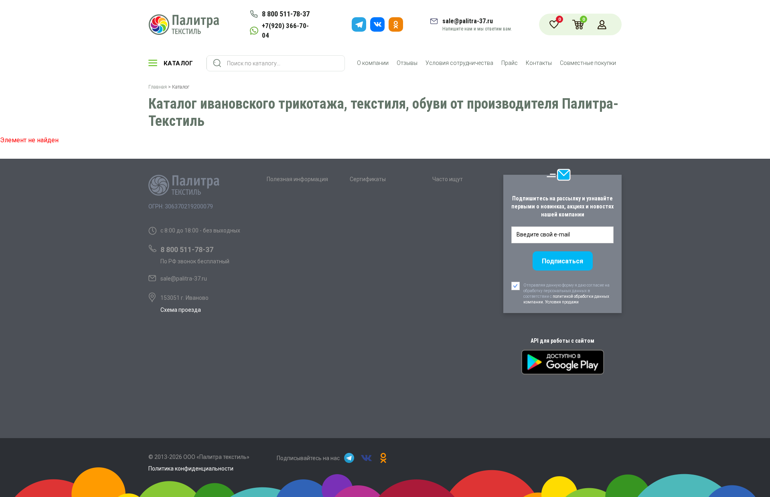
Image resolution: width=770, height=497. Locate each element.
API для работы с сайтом (562, 340)
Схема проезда (180, 310)
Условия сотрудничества (459, 63)
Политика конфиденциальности (190, 468)
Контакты (539, 63)
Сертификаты (368, 179)
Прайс (509, 63)
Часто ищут (447, 179)
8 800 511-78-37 (286, 14)
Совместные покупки (588, 63)
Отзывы (407, 63)
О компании (373, 63)
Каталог (178, 63)
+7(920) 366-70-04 (285, 30)
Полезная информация (297, 179)
